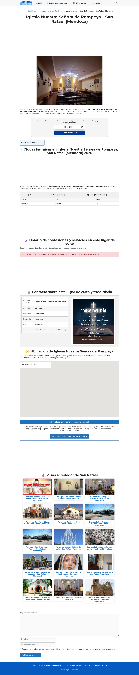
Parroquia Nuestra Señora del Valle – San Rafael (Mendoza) (68, 548)
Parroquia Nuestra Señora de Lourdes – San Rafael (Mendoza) (37, 574)
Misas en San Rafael (55, 11)
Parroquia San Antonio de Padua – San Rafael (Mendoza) (37, 549)
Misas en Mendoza (38, 11)
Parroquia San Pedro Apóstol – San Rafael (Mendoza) (68, 498)
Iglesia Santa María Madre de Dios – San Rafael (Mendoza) (37, 598)
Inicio (28, 11)
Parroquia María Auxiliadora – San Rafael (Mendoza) (100, 573)
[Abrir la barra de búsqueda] (116, 3)
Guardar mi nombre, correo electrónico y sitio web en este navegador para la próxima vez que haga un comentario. (68, 649)
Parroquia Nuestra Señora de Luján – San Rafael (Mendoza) (100, 548)
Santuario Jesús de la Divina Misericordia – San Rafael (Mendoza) (37, 498)
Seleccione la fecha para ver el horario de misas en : (69, 122)
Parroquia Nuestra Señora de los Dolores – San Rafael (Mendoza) (68, 574)
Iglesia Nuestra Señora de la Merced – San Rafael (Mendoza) (100, 599)
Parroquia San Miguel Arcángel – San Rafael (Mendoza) (99, 498)
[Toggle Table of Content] (40, 142)
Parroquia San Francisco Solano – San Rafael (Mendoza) (99, 524)
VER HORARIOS (70, 132)
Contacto (96, 3)
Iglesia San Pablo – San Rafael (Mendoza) (69, 598)
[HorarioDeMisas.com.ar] (26, 3)
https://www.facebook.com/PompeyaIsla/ (52, 330)
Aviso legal (65, 670)
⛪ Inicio (39, 3)
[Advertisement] (69, 38)
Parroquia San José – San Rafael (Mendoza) (69, 523)
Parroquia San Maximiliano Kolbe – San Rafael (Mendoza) (37, 523)
